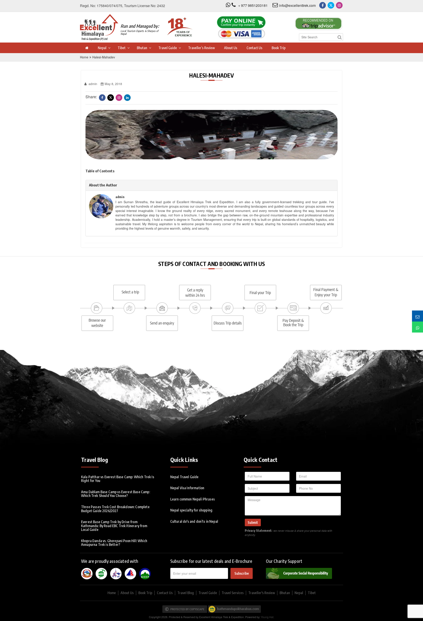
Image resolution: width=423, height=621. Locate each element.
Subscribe (241, 573)
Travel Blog (185, 593)
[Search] (339, 37)
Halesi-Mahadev (103, 57)
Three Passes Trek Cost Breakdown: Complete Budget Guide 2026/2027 (115, 509)
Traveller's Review (261, 593)
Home (84, 57)
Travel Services (233, 593)
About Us (230, 48)
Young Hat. (267, 617)
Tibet (122, 48)
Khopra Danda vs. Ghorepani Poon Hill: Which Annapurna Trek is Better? (114, 543)
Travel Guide (167, 48)
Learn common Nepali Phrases (192, 499)
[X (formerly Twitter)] (331, 5)
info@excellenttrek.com (297, 5)
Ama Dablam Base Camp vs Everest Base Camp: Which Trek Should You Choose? (115, 494)
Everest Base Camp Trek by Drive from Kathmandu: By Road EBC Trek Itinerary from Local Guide (114, 526)
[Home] (86, 48)
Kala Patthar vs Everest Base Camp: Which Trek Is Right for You (117, 479)
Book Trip (279, 48)
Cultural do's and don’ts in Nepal (194, 521)
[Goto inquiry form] (417, 316)
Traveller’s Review (201, 48)
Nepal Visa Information (187, 488)
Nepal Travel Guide (184, 477)
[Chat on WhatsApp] (417, 327)
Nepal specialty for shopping (191, 510)
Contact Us (254, 48)
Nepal (102, 48)
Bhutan (142, 48)
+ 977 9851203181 (253, 5)
